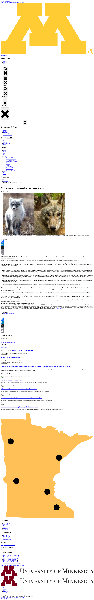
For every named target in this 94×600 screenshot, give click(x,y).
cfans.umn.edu (60, 308)
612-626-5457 (4, 342)
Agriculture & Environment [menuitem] (12, 157)
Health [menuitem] (7, 165)
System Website (6, 523)
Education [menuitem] (8, 164)
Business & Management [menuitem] (11, 161)
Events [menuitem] (4, 174)
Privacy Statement (4, 597)
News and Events (4, 55)
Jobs (4, 63)
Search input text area (5, 124)
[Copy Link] (47, 253)
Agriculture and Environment (9, 313)
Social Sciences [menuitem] (9, 169)
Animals (5, 314)
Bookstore (5, 132)
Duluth (4, 525)
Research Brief (4, 184)
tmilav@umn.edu (4, 347)
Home (4, 179)
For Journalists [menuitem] (6, 172)
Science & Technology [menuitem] (11, 167)
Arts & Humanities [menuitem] (10, 160)
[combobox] (16, 124)
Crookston (5, 524)
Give (4, 65)
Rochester (5, 528)
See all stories (3, 412)
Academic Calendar (7, 135)
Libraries (5, 131)
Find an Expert (6, 535)
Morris (4, 527)
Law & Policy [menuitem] (9, 166)
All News (5, 142)
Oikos (38, 256)
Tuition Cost (6, 133)
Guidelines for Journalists (8, 537)
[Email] (47, 250)
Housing (5, 130)
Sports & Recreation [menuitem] (10, 170)
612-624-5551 (11, 545)
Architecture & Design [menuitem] (11, 159)
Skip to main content (5, 1)
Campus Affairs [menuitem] (9, 162)
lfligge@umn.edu (11, 342)
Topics (4, 140)
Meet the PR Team (7, 539)
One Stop (5, 62)
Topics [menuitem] (4, 156)
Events (4, 144)
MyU (4, 61)
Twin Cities (5, 529)
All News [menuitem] (5, 171)
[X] (47, 247)
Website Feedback (4, 598)
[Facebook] (47, 241)
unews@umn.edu (4, 545)
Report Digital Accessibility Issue (16, 597)
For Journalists (6, 143)
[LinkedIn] (47, 244)
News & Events (6, 181)
